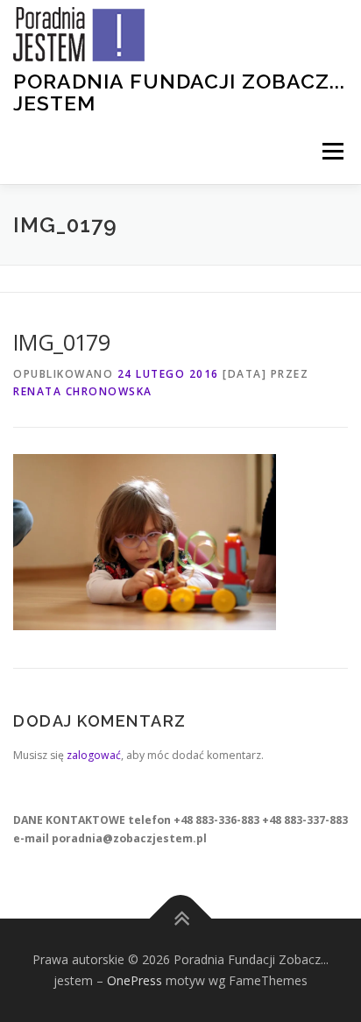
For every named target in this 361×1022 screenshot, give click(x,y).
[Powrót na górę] (181, 919)
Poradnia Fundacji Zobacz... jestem (179, 91)
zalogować (94, 755)
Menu (331, 151)
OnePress (134, 980)
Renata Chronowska (82, 391)
